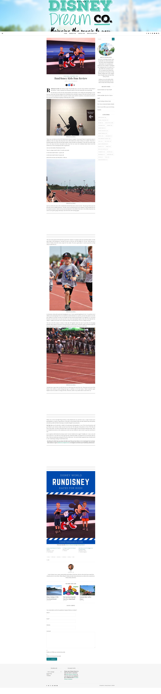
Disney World (102, 133)
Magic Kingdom (103, 143)
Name (48, 612)
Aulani (100, 122)
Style (100, 157)
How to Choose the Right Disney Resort (75, 544)
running (69, 556)
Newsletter (72, 33)
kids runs (58, 556)
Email (48, 618)
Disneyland (101, 128)
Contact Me (81, 33)
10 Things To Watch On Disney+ (69, 548)
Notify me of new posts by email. (54, 656)
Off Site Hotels (103, 149)
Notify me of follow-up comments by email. (56, 652)
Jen (48, 559)
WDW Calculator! (92, 33)
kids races (53, 556)
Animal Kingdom (103, 120)
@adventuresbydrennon (63, 442)
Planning (101, 151)
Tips (107, 157)
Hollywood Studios (104, 138)
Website (48, 625)
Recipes (109, 151)
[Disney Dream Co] (80, 15)
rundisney (64, 556)
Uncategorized (102, 159)
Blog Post (66, 76)
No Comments (74, 81)
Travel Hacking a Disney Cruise (104, 101)
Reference (101, 154)
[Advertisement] (71, 224)
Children (72, 76)
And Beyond (102, 117)
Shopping (110, 154)
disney (48, 556)
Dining (109, 125)
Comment (49, 631)
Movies (101, 146)
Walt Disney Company (71, 674)
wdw (73, 556)
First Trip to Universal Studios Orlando (105, 104)
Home (65, 33)
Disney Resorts (103, 130)
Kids (77, 76)
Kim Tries (108, 141)
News (108, 146)
